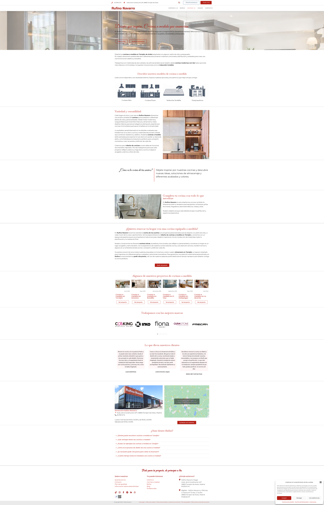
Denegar (299, 498)
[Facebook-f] (123, 492)
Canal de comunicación (174, 502)
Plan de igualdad (185, 502)
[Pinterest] (127, 492)
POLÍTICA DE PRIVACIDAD (302, 502)
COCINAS (190, 8)
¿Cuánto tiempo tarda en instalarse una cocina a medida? (139, 456)
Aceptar (284, 498)
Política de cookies (150, 502)
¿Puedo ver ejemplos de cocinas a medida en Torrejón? (137, 444)
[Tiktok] (116, 492)
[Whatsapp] (135, 492)
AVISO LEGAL (312, 502)
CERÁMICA (172, 8)
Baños (149, 484)
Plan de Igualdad (121, 484)
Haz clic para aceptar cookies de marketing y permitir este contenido (186, 401)
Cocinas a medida (153, 482)
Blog (148, 486)
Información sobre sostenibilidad (127, 486)
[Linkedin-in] (131, 492)
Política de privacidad (161, 502)
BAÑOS (182, 8)
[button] (320, 482)
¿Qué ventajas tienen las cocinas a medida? (133, 440)
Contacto (118, 482)
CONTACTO (209, 8)
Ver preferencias (314, 498)
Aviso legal (141, 502)
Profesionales (151, 488)
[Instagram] (120, 492)
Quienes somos (120, 480)
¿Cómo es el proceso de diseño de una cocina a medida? (138, 448)
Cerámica (150, 480)
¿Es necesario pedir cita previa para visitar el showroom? (138, 452)
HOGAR (200, 8)
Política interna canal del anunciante (200, 502)
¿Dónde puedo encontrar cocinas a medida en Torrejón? (138, 436)
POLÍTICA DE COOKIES (288, 502)
